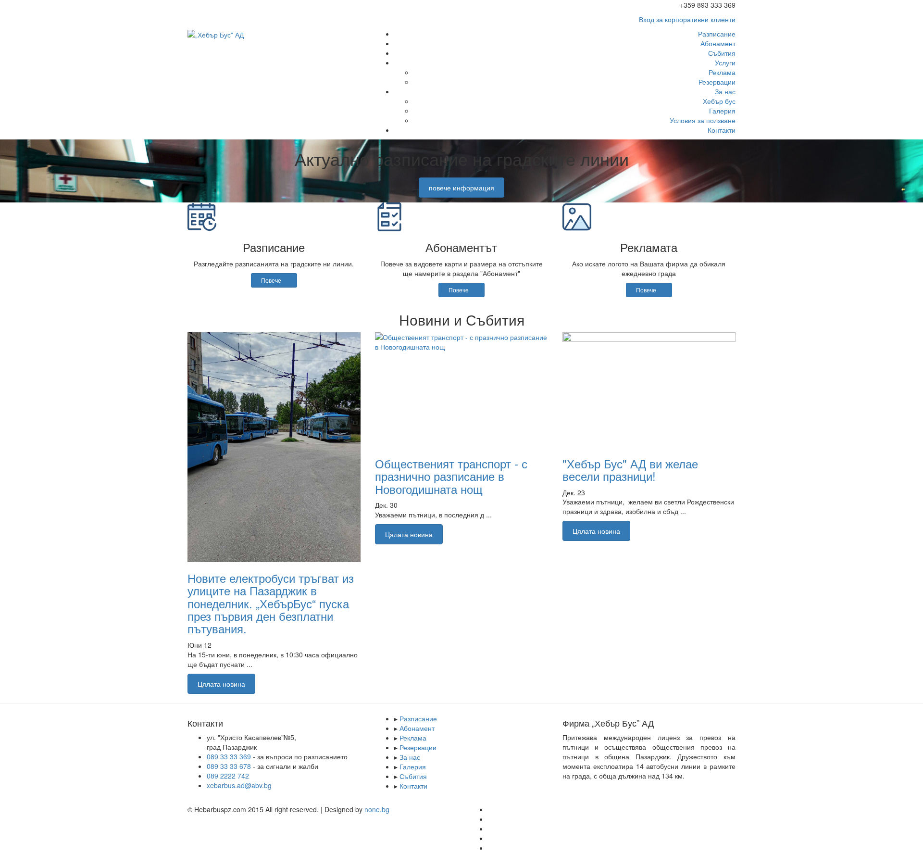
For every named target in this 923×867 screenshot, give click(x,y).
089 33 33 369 (230, 756)
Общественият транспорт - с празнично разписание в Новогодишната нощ (451, 476)
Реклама (722, 72)
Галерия (722, 110)
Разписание (717, 33)
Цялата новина (221, 684)
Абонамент (718, 43)
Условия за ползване (703, 120)
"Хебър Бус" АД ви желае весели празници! (630, 469)
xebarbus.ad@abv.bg (239, 785)
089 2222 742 (228, 775)
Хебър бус (719, 101)
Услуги (725, 62)
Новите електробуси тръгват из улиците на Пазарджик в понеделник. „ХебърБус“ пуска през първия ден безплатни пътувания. (270, 603)
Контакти (722, 130)
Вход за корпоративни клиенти (687, 19)
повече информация (461, 187)
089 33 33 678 (229, 766)
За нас (725, 91)
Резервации (717, 82)
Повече (272, 280)
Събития (722, 53)
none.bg (376, 809)
